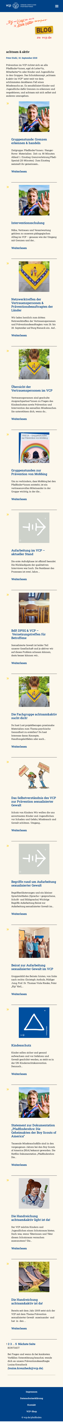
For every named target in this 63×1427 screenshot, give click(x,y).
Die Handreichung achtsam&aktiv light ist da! (30, 1217)
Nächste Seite (26, 1344)
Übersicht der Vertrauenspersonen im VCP (31, 388)
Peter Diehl (11, 57)
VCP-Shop (31, 1411)
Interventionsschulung (27, 223)
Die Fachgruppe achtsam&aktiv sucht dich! (34, 716)
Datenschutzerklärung (31, 1398)
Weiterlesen (19, 171)
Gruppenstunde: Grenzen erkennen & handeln (29, 141)
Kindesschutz (21, 1045)
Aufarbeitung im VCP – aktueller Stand (28, 552)
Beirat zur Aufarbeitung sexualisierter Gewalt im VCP (32, 967)
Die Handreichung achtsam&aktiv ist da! (27, 1301)
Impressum (31, 1391)
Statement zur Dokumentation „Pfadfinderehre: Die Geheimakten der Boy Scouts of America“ (33, 1130)
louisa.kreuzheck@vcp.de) (25, 1368)
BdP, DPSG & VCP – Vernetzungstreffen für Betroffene (28, 634)
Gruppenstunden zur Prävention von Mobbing (29, 472)
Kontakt (31, 1404)
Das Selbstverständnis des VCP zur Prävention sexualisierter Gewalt (33, 801)
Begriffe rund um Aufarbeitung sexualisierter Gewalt (33, 883)
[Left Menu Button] (57, 6)
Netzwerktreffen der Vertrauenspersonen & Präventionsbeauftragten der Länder (32, 304)
